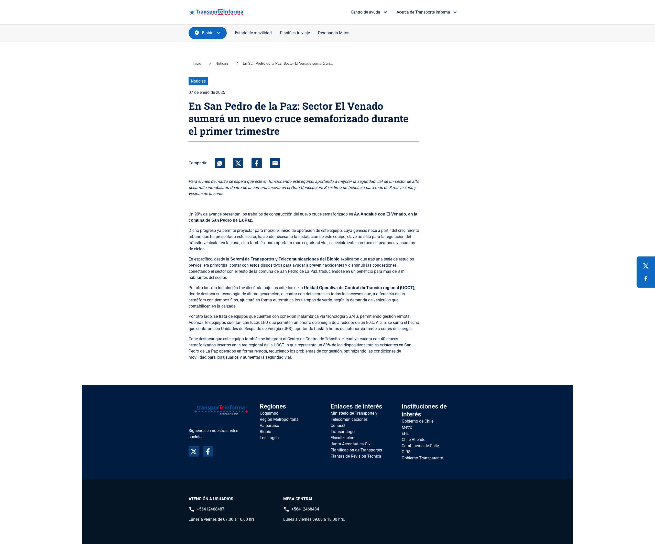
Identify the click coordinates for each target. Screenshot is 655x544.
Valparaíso (269, 425)
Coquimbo (269, 413)
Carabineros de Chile (420, 445)
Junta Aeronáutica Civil (352, 443)
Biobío (265, 431)
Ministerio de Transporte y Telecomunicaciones (354, 416)
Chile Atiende (413, 439)
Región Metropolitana (279, 419)
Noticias (221, 63)
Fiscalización (342, 437)
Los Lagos (269, 437)
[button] (374, 12)
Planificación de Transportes (356, 450)
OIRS (406, 451)
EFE (405, 433)
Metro (407, 427)
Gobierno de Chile (417, 421)
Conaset (338, 425)
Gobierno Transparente (422, 458)
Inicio (197, 63)
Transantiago (343, 431)
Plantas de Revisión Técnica (356, 456)
